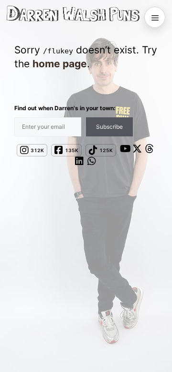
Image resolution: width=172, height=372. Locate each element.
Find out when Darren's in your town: (65, 108)
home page (59, 64)
